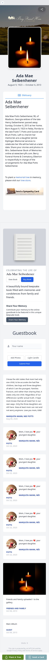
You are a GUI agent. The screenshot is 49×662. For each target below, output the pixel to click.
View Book (12, 279)
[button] (24, 579)
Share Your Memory (17, 319)
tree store (25, 180)
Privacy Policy (17, 650)
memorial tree (22, 177)
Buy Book (27, 279)
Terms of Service (32, 650)
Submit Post (24, 363)
